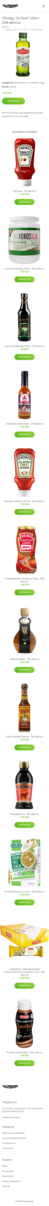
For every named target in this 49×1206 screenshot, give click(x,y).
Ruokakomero (21, 82)
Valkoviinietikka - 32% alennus (24, 659)
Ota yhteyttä (8, 1171)
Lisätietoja (13, 101)
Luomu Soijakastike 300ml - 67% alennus (24, 346)
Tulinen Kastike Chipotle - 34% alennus (24, 736)
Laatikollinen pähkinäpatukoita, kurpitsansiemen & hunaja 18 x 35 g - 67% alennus (24, 972)
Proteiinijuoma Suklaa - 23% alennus (24, 1052)
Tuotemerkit (7, 1148)
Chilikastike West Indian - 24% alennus (24, 423)
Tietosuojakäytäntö (11, 1181)
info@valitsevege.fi (11, 1117)
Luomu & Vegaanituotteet (14, 1138)
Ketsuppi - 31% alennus (24, 191)
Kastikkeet (34, 82)
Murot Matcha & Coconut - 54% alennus (24, 891)
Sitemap (6, 1186)
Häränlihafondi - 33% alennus (24, 814)
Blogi (4, 1166)
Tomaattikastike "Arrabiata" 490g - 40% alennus (24, 580)
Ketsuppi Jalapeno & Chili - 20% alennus (24, 501)
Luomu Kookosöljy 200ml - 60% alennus (24, 268)
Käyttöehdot (8, 1176)
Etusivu (5, 26)
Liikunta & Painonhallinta (13, 1133)
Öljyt (42, 82)
